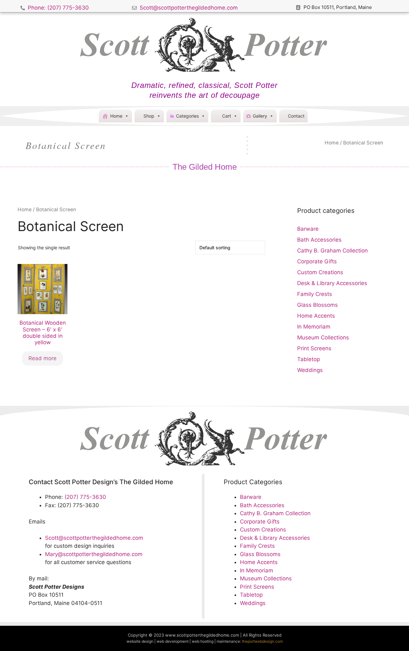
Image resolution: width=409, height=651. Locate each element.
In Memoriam (313, 326)
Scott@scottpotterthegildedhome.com (94, 538)
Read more (42, 358)
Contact (296, 116)
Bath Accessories (319, 239)
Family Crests (314, 294)
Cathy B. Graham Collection (332, 250)
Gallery (260, 116)
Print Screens (314, 348)
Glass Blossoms (317, 305)
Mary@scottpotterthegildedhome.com (94, 554)
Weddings (310, 370)
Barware (308, 229)
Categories (187, 116)
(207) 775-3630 (85, 497)
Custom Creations (320, 272)
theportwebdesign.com (262, 641)
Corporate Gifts (317, 261)
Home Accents (316, 316)
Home (116, 116)
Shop (148, 116)
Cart (226, 116)
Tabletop (308, 359)
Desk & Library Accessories (332, 283)
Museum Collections (323, 337)
